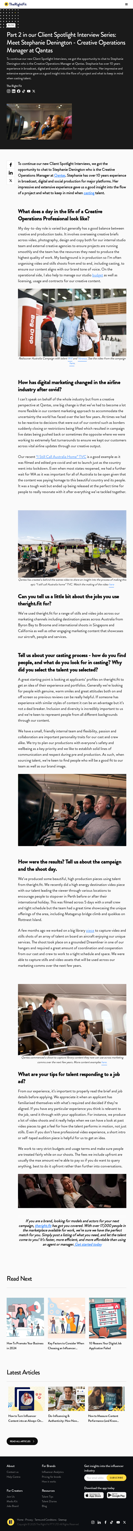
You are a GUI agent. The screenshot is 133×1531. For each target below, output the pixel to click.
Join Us (11, 1497)
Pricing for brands (51, 1477)
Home (20, 1520)
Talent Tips (47, 1497)
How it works (49, 1481)
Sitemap (62, 1520)
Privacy (29, 1520)
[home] (15, 4)
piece (90, 930)
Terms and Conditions (45, 1520)
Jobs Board (12, 1506)
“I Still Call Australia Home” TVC (61, 456)
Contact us (12, 1472)
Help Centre (13, 1477)
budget (97, 275)
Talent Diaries (49, 1501)
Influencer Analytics (53, 1472)
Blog (44, 1506)
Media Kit (12, 1501)
